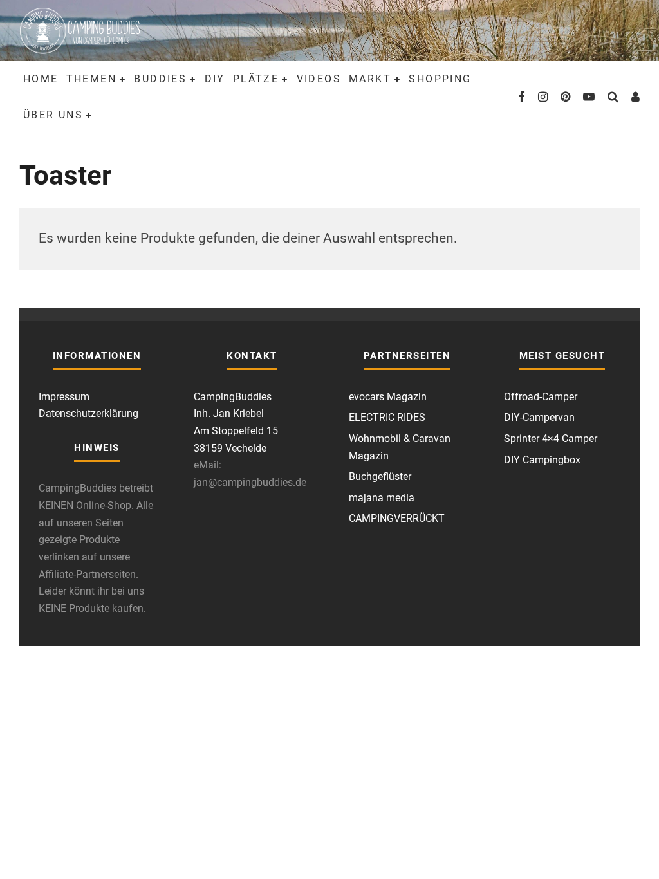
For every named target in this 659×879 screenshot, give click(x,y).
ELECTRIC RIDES (387, 417)
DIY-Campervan (539, 417)
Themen (91, 79)
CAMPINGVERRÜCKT (397, 518)
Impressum (64, 397)
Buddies (160, 79)
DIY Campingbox (542, 460)
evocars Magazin (388, 397)
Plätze (256, 79)
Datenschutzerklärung (88, 413)
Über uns (53, 115)
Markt (370, 79)
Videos (319, 79)
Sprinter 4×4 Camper (550, 438)
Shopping (440, 79)
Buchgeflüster (380, 476)
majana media (381, 498)
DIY (215, 79)
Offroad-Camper (540, 397)
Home (41, 79)
